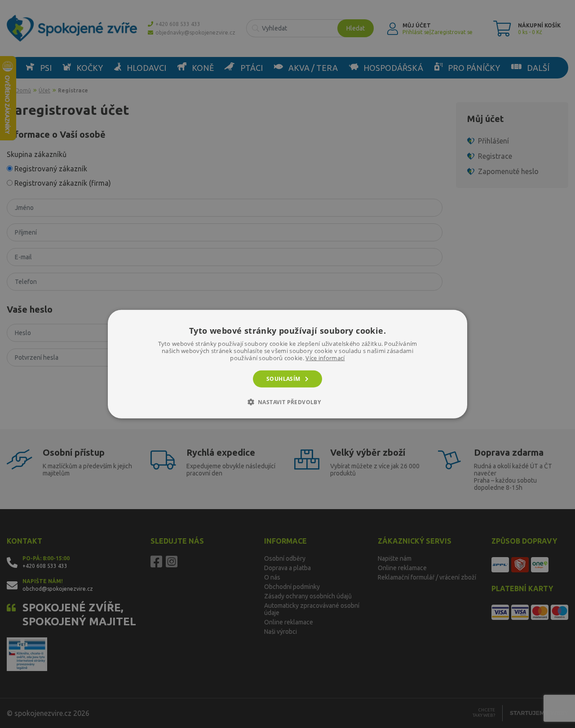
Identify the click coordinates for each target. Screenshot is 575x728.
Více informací (325, 357)
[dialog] (287, 364)
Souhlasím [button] (283, 378)
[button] (287, 402)
